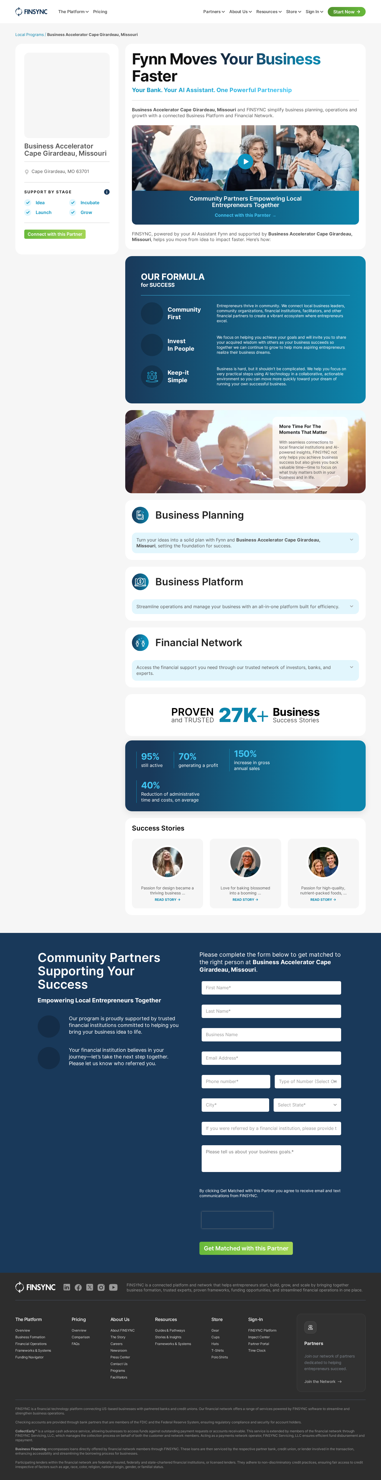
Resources (267, 11)
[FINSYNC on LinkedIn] (66, 1287)
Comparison (81, 1337)
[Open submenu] (87, 12)
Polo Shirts (219, 1357)
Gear (215, 1330)
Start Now (344, 12)
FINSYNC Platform (262, 1330)
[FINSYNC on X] (89, 1287)
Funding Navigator (29, 1357)
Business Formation (30, 1337)
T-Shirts (217, 1350)
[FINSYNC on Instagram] (101, 1287)
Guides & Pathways (170, 1330)
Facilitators (118, 1377)
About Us (238, 11)
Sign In (312, 11)
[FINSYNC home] (31, 11)
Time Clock (257, 1350)
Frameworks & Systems (33, 1350)
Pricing (100, 11)
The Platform (71, 11)
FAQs (75, 1344)
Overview (22, 1330)
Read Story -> (167, 900)
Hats (214, 1344)
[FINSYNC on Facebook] (78, 1287)
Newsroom (118, 1350)
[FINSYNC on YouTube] (113, 1287)
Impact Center (259, 1337)
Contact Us (119, 1364)
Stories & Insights (168, 1337)
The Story (118, 1337)
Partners (212, 11)
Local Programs (29, 34)
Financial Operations (31, 1344)
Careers (116, 1344)
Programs (117, 1370)
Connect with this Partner (55, 234)
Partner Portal (258, 1344)
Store (291, 11)
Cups (215, 1337)
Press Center (120, 1357)
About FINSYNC (122, 1330)
